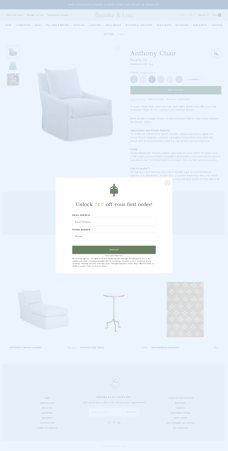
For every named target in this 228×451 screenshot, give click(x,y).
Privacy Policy (101, 266)
